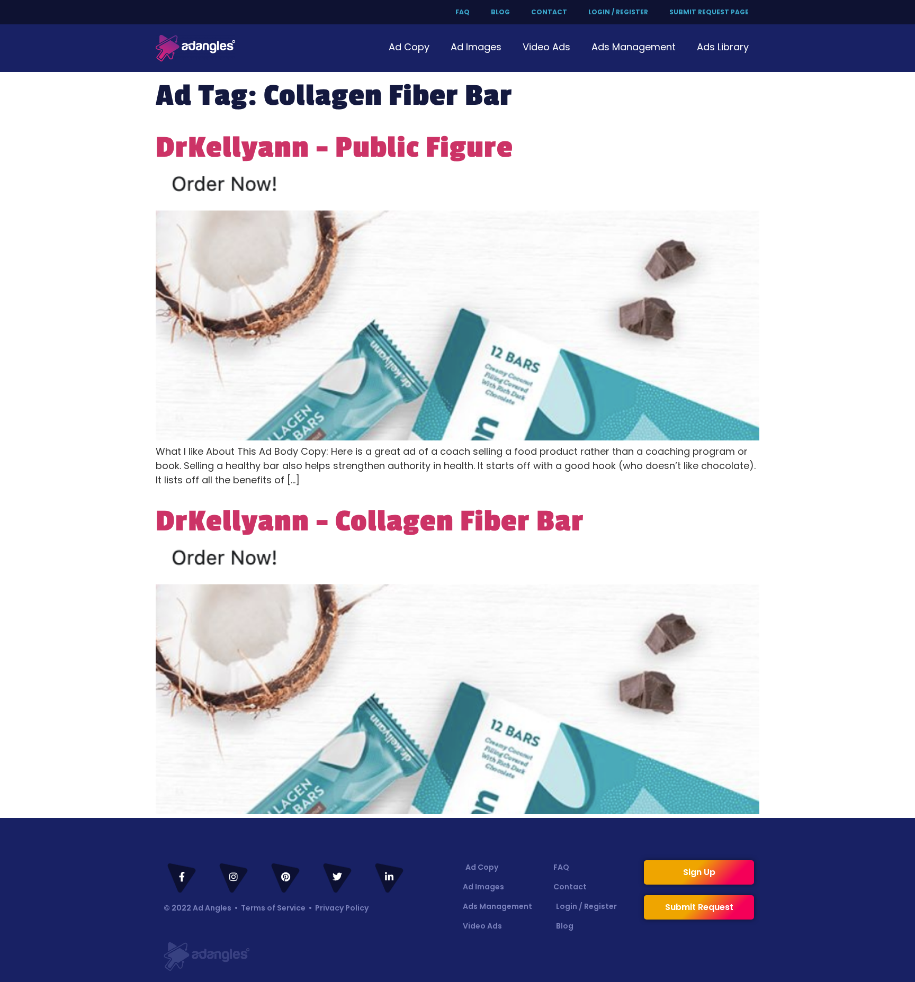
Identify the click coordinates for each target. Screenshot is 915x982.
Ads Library (723, 46)
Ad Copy (409, 46)
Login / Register (618, 11)
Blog (500, 11)
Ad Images (476, 46)
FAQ (462, 11)
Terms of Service (273, 908)
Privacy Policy (342, 908)
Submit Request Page (709, 11)
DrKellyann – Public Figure (334, 147)
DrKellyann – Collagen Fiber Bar (370, 521)
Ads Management (633, 46)
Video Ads (546, 46)
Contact (549, 11)
